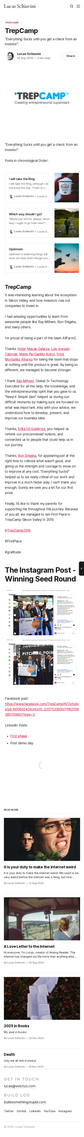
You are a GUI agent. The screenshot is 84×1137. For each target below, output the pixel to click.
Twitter (9, 1111)
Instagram (65, 1111)
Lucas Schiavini (20, 6)
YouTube (49, 1111)
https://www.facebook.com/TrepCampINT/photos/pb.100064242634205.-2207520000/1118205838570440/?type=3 (42, 709)
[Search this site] (72, 6)
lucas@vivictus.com (19, 1086)
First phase (18, 736)
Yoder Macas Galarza (33, 349)
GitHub (21, 1111)
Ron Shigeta (27, 456)
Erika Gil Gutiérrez (31, 429)
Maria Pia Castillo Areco (37, 354)
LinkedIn (35, 1111)
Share (70, 56)
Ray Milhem (25, 381)
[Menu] (78, 6)
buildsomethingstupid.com (25, 1102)
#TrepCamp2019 (17, 530)
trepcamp (12, 22)
